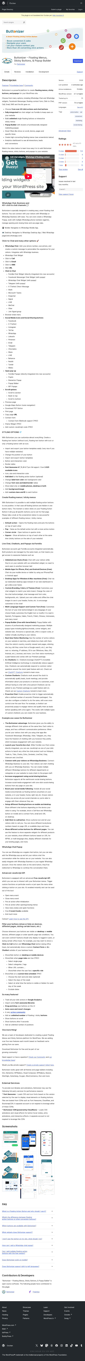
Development (44, 72)
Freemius (36, 1292)
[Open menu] (81, 3)
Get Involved (69, 1307)
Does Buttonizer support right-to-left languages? (20, 1266)
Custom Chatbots (23, 691)
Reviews (17, 72)
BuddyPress (7, 1336)
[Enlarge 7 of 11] (34, 1177)
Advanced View (65, 131)
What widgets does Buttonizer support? (17, 1232)
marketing (79, 120)
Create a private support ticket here (40, 1065)
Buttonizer (21, 64)
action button (74, 112)
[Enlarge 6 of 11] (34, 1156)
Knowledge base (16, 85)
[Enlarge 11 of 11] (52, 1182)
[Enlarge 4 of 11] (16, 1183)
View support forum (66, 194)
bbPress (6, 1332)
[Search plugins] (24, 22)
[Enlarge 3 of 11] (16, 1167)
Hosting (5, 1315)
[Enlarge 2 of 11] (16, 1151)
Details (6, 72)
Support (80, 72)
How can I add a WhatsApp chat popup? (17, 1245)
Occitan (10, 1346)
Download (78, 61)
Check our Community (37, 1057)
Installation (30, 72)
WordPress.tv (50, 1318)
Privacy (5, 1318)
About (4, 1307)
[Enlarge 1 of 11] (16, 1133)
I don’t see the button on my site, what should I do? (22, 1239)
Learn (46, 1307)
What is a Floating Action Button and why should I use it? (24, 1211)
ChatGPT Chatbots (15, 672)
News (4, 1311)
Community (29, 85)
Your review (63, 169)
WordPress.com (9, 1325)
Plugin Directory (7, 9)
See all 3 (80, 107)
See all (80, 169)
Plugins (25, 1315)
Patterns (26, 1318)
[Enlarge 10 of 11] (52, 1162)
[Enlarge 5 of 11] (34, 1133)
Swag (67, 1318)
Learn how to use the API (19, 919)
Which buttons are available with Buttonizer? (19, 1226)
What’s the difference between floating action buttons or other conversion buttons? (19, 1218)
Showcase (27, 1307)
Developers (48, 1315)
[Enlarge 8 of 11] (34, 1191)
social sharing (78, 125)
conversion (78, 116)
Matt (5, 1329)
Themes (26, 1311)
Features (5, 85)
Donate (68, 1315)
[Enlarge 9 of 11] (52, 1133)
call (81, 112)
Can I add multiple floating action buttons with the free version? (14, 1252)
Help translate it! (58, 15)
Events (67, 1311)
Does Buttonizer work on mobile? (15, 1260)
